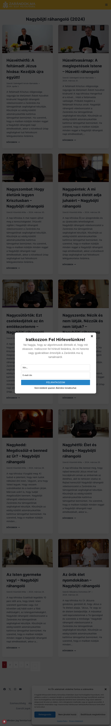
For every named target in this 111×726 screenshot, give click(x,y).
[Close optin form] (92, 336)
